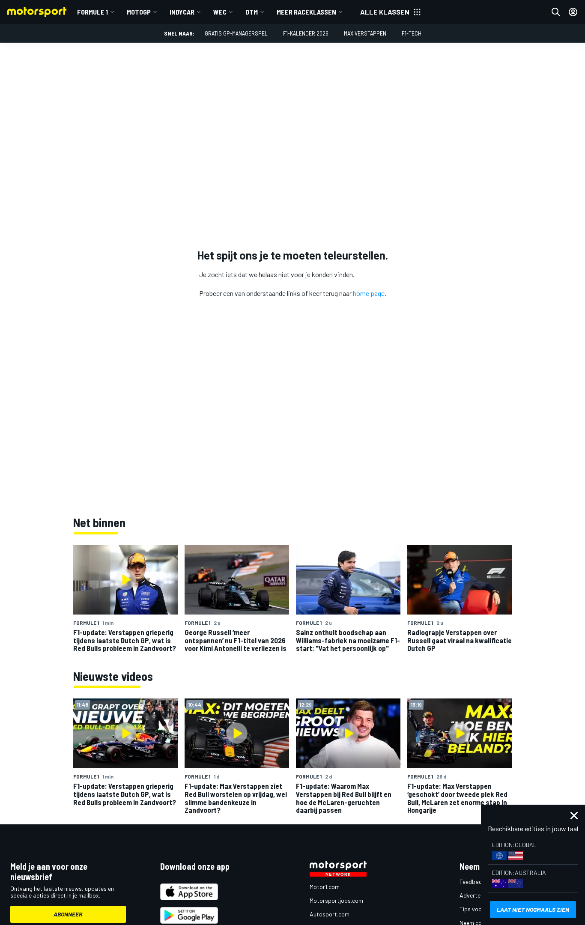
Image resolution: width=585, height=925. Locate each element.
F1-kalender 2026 (305, 33)
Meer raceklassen (306, 12)
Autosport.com (329, 914)
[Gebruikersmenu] (573, 12)
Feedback (472, 881)
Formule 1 (92, 12)
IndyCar (182, 12)
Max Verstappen (365, 33)
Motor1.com (325, 886)
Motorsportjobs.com (336, 900)
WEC (220, 12)
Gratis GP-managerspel (236, 33)
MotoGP (139, 12)
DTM (251, 12)
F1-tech (411, 33)
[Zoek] (555, 12)
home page (369, 293)
